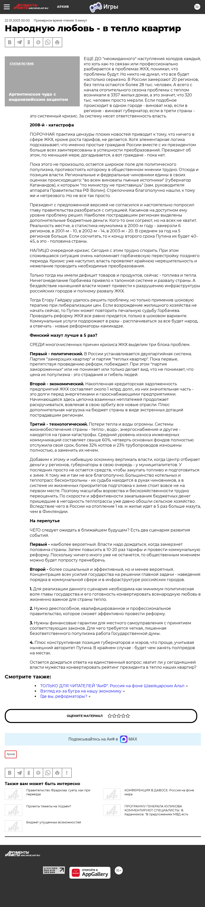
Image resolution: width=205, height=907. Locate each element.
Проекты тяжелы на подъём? (48, 806)
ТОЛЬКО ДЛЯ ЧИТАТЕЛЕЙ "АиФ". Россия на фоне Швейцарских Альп (112, 685)
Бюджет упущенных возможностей (53, 822)
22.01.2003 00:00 (17, 20)
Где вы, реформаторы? (63, 696)
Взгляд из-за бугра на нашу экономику (81, 691)
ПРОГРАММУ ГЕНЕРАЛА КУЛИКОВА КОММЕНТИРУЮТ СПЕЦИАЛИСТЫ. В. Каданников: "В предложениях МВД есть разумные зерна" (145, 812)
